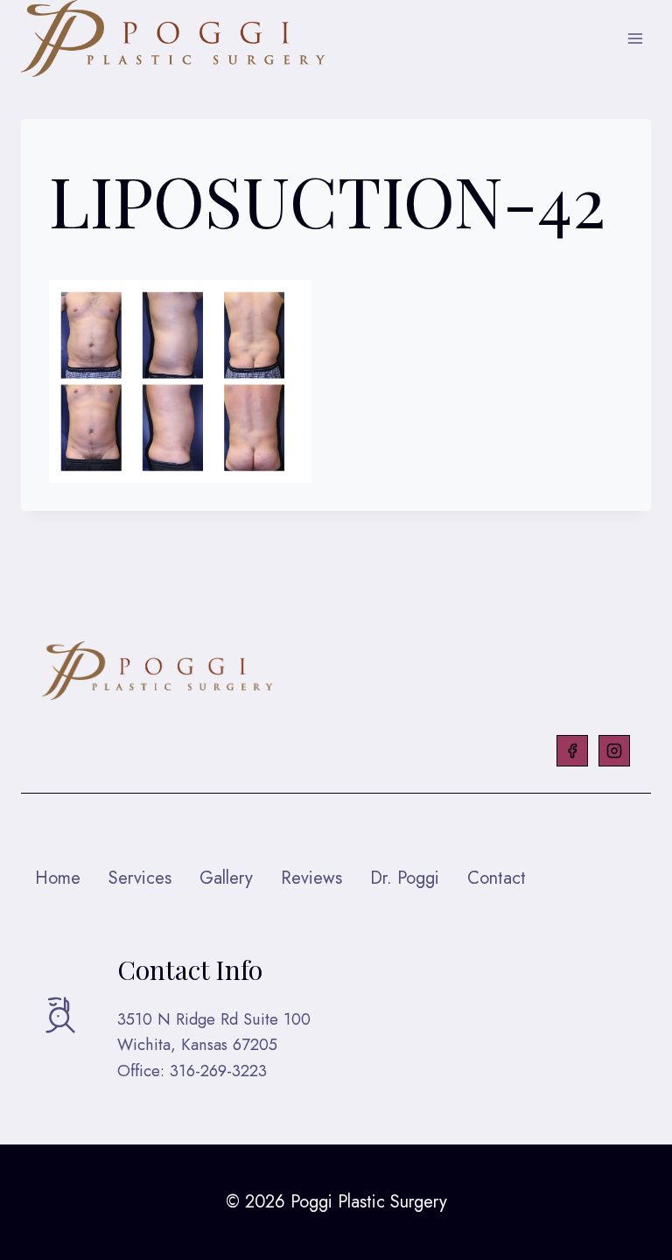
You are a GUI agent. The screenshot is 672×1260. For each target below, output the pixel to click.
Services (140, 878)
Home (57, 878)
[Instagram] (614, 750)
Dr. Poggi (404, 878)
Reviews (311, 878)
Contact (496, 878)
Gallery (226, 878)
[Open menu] (635, 38)
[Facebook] (572, 750)
